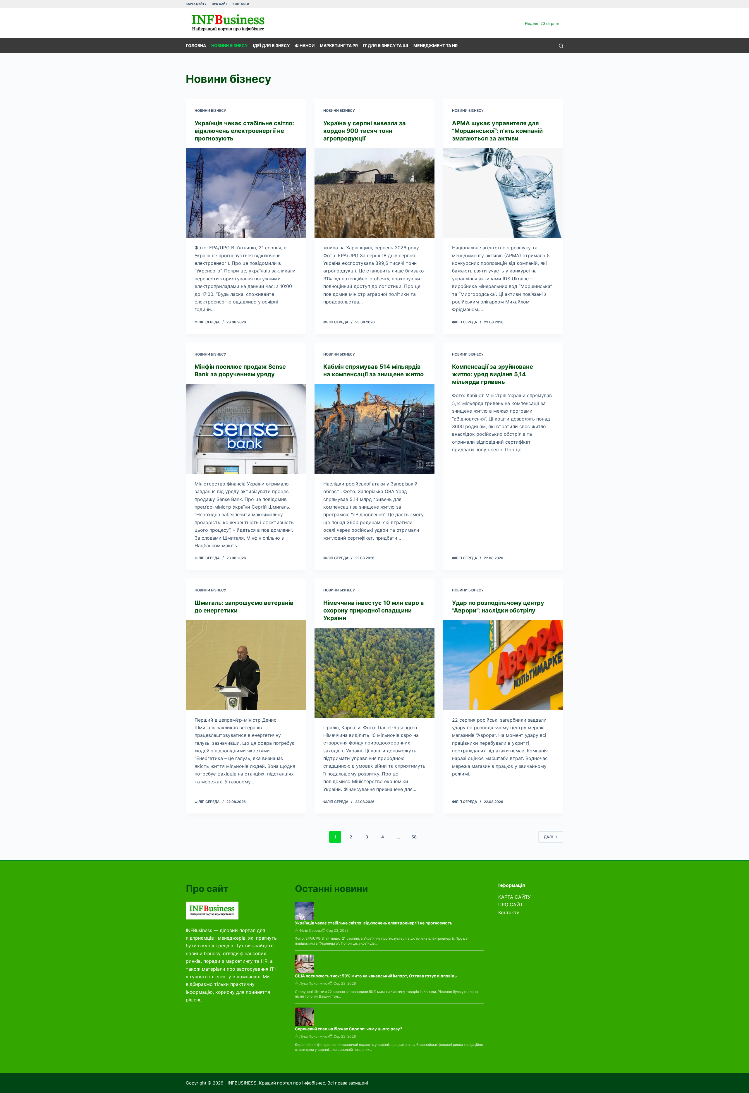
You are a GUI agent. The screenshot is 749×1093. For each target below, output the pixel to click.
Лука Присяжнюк (314, 983)
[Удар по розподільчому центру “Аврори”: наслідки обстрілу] (503, 665)
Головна (196, 45)
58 (414, 836)
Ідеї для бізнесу (271, 45)
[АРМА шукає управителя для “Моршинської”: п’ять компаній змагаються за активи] (503, 193)
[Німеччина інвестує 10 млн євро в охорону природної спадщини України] (374, 673)
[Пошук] (561, 46)
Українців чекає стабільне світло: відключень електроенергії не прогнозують (244, 131)
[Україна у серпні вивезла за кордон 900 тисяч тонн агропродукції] (374, 193)
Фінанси (305, 45)
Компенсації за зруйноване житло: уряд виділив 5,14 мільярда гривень (492, 374)
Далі (548, 837)
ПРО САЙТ (219, 4)
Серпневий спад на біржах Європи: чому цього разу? (348, 1028)
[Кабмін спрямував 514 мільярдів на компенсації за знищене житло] (374, 429)
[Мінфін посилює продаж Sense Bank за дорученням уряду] (246, 429)
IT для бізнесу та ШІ (385, 45)
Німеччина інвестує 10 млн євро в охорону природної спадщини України (373, 610)
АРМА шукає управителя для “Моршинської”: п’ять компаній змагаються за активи (497, 131)
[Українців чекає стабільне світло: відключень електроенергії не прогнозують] (246, 193)
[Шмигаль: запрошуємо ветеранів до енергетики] (246, 665)
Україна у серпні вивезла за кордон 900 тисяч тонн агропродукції (364, 131)
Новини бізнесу (229, 45)
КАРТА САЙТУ (196, 4)
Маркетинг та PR (339, 45)
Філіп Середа (310, 930)
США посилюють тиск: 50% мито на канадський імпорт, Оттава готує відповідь (376, 975)
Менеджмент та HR (435, 45)
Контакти (241, 4)
